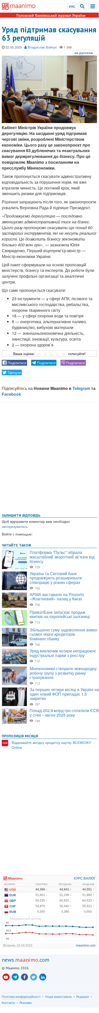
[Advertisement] (49, 457)
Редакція (82, 997)
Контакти (8, 1003)
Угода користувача (58, 997)
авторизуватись (14, 526)
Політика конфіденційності (21, 997)
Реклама (25, 1003)
